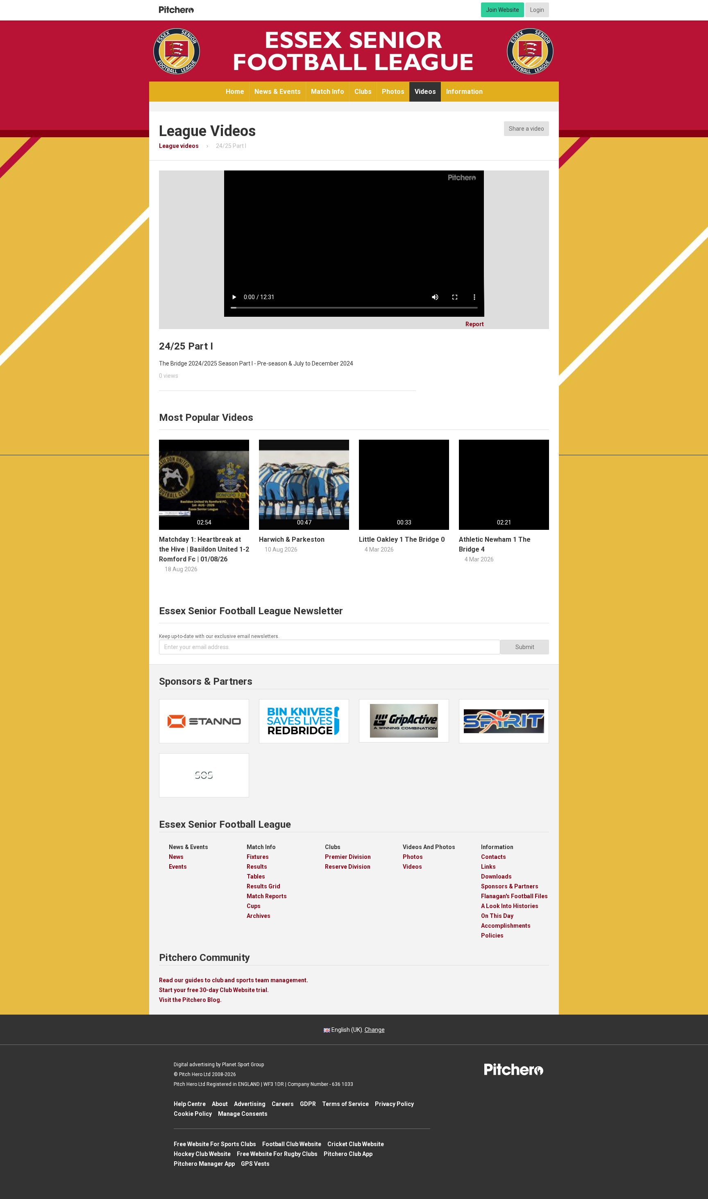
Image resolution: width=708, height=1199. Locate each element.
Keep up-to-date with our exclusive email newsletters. (219, 636)
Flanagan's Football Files (514, 896)
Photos (393, 91)
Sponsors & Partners (509, 886)
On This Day (497, 916)
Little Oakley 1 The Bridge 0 (402, 539)
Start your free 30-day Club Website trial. (214, 990)
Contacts (493, 857)
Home (235, 91)
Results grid (263, 886)
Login (537, 10)
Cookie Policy (193, 1113)
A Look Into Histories (509, 906)
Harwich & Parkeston (291, 539)
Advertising (250, 1104)
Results (257, 866)
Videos (425, 91)
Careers (283, 1104)
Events (178, 866)
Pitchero (176, 10)
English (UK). (357, 1029)
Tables (256, 876)
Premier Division (348, 857)
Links (488, 866)
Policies (492, 935)
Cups (254, 906)
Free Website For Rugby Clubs (277, 1154)
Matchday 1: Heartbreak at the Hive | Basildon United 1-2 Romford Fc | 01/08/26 (204, 549)
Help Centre (190, 1104)
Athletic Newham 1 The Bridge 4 (495, 544)
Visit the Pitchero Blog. (190, 1000)
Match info (327, 91)
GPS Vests (255, 1163)
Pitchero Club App (348, 1154)
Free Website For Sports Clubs (215, 1144)
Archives (258, 916)
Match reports (267, 896)
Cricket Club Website (355, 1144)
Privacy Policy (394, 1104)
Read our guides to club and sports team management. (233, 980)
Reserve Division (347, 866)
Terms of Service (345, 1104)
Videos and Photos (429, 847)
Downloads (496, 876)
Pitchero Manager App (204, 1163)
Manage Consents (243, 1113)
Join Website (502, 10)
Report (472, 324)
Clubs (363, 91)
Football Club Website (291, 1144)
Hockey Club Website (202, 1154)
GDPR (308, 1104)
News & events (277, 91)
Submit (524, 647)
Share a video (526, 128)
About (220, 1104)
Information (464, 91)
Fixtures (258, 857)
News (176, 857)
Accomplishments (506, 925)
